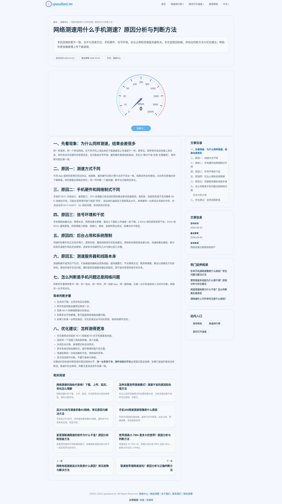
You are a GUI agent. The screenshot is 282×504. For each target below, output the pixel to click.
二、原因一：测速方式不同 (204, 158)
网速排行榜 (176, 4)
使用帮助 (213, 4)
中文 (225, 4)
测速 (142, 500)
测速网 (149, 500)
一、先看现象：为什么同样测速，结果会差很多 (209, 151)
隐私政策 (188, 493)
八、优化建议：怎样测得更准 (205, 200)
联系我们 (176, 493)
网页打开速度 (195, 4)
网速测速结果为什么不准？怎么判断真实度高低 (208, 291)
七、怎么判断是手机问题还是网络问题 (209, 188)
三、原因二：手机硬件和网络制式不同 (209, 165)
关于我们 (165, 493)
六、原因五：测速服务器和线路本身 (209, 181)
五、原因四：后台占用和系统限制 (208, 176)
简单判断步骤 (200, 195)
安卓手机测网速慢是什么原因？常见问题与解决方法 (208, 273)
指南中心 (64, 22)
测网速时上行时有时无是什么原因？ (208, 298)
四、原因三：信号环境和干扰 (205, 171)
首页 (163, 4)
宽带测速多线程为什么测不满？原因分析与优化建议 (208, 282)
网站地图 (154, 493)
